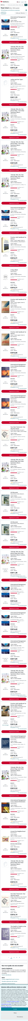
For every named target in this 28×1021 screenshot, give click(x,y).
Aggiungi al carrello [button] (14, 42)
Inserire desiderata (6, 975)
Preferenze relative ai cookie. (13, 1001)
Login (22, 1)
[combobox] (15, 5)
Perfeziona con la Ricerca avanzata (11, 10)
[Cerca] (26, 5)
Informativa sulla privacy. (6, 1006)
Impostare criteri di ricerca (8, 983)
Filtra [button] (4, 13)
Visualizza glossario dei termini (9, 981)
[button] (22, 39)
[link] (26, 10)
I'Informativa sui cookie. (6, 1004)
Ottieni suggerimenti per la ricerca (10, 979)
